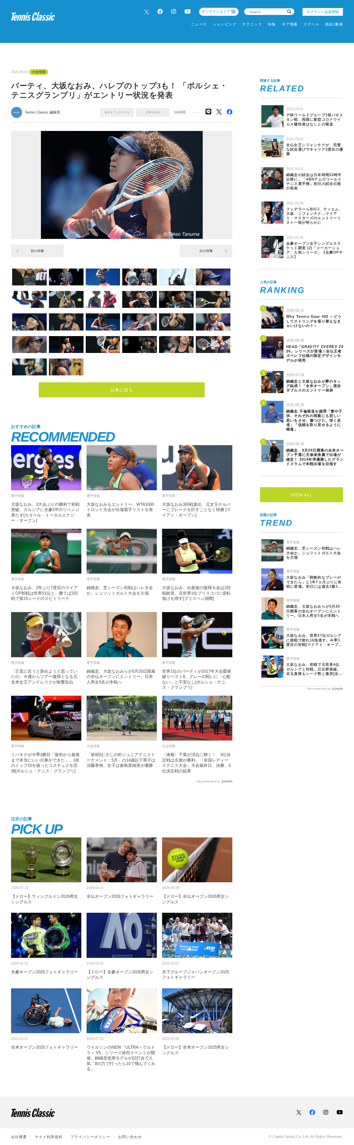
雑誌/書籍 (334, 24)
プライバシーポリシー (90, 1137)
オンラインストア (216, 11)
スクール (311, 24)
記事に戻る (121, 390)
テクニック (252, 24)
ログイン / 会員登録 (323, 12)
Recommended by (208, 781)
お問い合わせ (130, 1137)
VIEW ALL (302, 494)
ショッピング (225, 24)
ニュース (199, 24)
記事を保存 (153, 112)
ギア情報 (290, 24)
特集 (272, 24)
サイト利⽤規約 (49, 1137)
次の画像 (206, 251)
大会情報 (38, 72)
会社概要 (19, 1137)
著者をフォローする (117, 112)
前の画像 (37, 251)
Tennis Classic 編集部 (42, 112)
